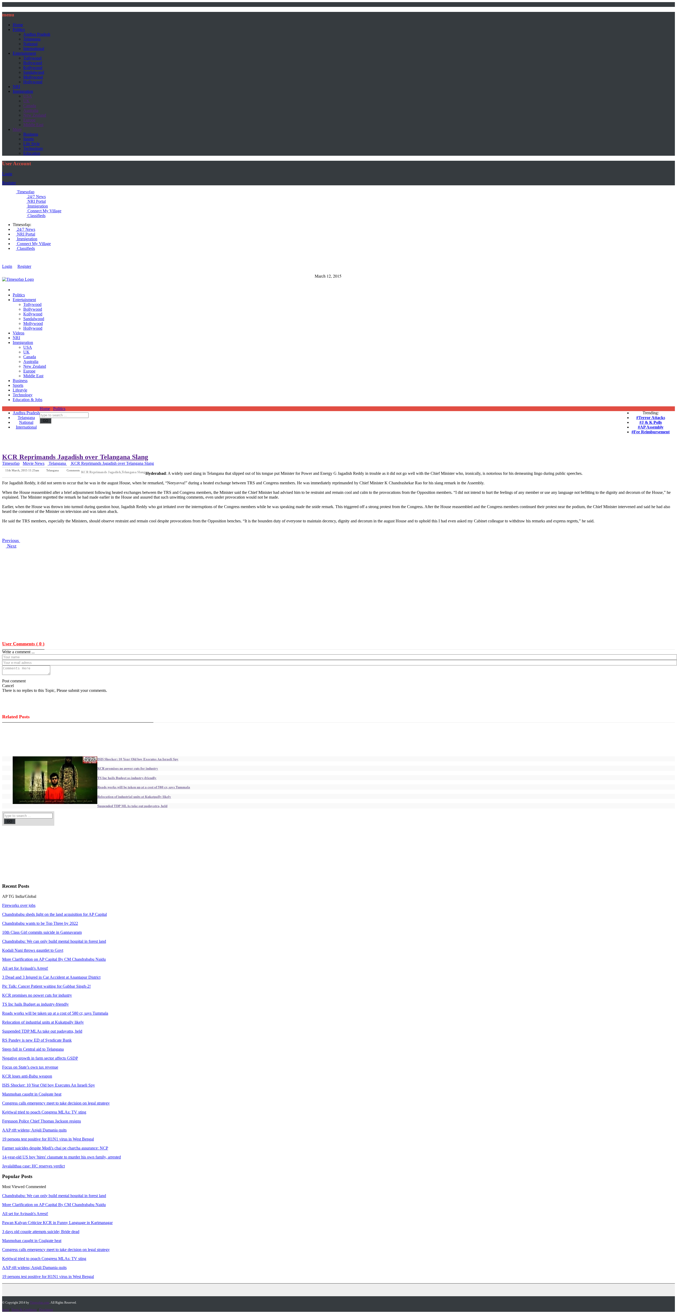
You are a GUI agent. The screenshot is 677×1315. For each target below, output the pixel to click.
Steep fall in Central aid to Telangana (33, 1049)
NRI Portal (36, 201)
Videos (18, 333)
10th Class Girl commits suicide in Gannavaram (42, 932)
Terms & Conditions (24, 1310)
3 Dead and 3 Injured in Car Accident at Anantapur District (51, 977)
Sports (28, 139)
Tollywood (32, 58)
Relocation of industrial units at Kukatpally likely (134, 796)
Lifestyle (20, 390)
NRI (16, 86)
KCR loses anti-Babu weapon (27, 1076)
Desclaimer (46, 1310)
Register (9, 183)
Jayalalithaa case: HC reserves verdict (33, 1166)
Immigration (23, 91)
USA (27, 96)
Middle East (33, 124)
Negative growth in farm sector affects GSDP (40, 1058)
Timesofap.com (39, 1302)
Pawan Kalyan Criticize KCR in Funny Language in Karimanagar (57, 1222)
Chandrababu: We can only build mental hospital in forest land (54, 941)
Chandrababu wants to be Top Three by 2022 (40, 923)
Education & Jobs (27, 399)
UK (26, 101)
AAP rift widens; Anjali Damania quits (34, 1130)
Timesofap (25, 192)
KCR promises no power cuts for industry (127, 768)
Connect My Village (43, 211)
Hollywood (32, 82)
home (5, 1310)
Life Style (31, 143)
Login (7, 174)
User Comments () (23, 643)
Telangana (31, 39)
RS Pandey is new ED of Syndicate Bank (37, 1040)
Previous (11, 540)
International (33, 48)
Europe (29, 120)
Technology (33, 148)
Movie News (33, 463)
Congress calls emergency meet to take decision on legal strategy (56, 1103)
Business (30, 134)
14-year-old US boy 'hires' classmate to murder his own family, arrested (61, 1157)
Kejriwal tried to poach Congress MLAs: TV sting (44, 1112)
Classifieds (35, 215)
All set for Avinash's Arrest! (25, 968)
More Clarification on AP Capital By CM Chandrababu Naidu (54, 959)
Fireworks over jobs (18, 905)
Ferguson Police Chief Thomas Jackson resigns (41, 1121)
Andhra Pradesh (36, 34)
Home (18, 24)
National (30, 44)
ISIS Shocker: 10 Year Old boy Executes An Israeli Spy (138, 758)
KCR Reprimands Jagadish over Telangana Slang (75, 457)
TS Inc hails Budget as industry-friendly (127, 777)
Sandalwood (33, 72)
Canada (29, 105)
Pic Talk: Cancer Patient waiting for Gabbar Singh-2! (46, 986)
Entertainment (24, 53)
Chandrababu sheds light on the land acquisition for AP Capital (54, 914)
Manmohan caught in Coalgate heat (31, 1094)
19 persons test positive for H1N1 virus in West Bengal (48, 1139)
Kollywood (32, 67)
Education (31, 153)
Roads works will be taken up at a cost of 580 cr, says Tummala (143, 786)
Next (11, 546)
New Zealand (34, 115)
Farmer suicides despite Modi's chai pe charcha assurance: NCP (55, 1148)
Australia (30, 110)
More (17, 129)
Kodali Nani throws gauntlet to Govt (32, 950)
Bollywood (32, 63)
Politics (19, 29)
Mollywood (33, 77)
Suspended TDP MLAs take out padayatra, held (132, 805)
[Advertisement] (237, 420)
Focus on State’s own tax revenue (30, 1067)
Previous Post (50, 474)
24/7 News (36, 196)
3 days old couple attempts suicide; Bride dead (40, 1231)
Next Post (74, 474)
